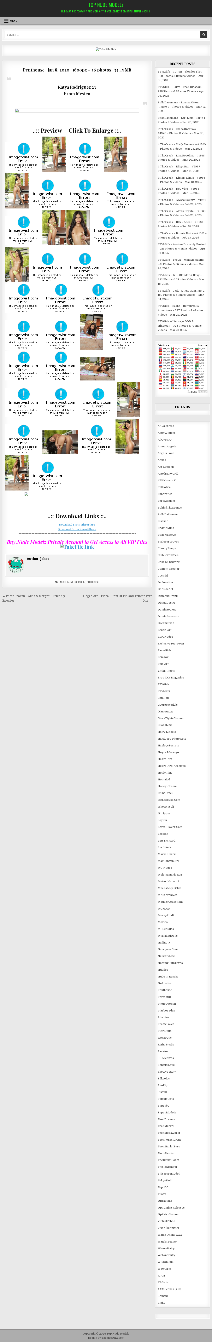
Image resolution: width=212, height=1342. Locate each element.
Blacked (163, 521)
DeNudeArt (165, 589)
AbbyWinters (167, 432)
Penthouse (93, 582)
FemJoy (163, 657)
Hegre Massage (168, 752)
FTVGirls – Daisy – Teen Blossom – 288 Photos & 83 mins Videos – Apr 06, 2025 (181, 91)
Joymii (162, 820)
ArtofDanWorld (168, 473)
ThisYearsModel (168, 1173)
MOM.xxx (164, 908)
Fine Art (163, 663)
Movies (163, 922)
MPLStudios (166, 928)
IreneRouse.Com (169, 799)
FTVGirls (164, 684)
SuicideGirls (166, 1098)
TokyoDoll (164, 1180)
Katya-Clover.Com (170, 826)
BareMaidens (167, 500)
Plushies (163, 1017)
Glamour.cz (165, 711)
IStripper (164, 813)
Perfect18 (164, 996)
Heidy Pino (165, 772)
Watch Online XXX (170, 1234)
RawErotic (165, 1037)
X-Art (161, 1275)
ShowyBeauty (167, 1071)
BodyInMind (166, 527)
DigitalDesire (167, 602)
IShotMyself (166, 806)
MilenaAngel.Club (169, 888)
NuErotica (164, 983)
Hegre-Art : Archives (172, 765)
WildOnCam (165, 1261)
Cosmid (163, 575)
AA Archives (166, 426)
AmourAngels (167, 446)
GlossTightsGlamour (171, 718)
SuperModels (167, 1112)
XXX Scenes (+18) (169, 1289)
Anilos (162, 459)
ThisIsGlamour (167, 1166)
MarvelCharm (167, 854)
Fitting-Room (166, 670)
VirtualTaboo (166, 1221)
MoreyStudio (166, 915)
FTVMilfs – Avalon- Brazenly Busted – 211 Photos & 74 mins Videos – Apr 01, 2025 (182, 248)
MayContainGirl (168, 860)
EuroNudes (165, 636)
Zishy (161, 1302)
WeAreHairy (166, 1248)
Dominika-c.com (168, 616)
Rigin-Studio (166, 1044)
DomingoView (167, 609)
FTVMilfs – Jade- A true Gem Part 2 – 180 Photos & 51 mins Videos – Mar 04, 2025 (182, 295)
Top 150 (163, 1187)
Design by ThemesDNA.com (106, 1337)
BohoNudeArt (167, 534)
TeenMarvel (166, 1126)
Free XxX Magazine (171, 677)
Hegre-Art (165, 759)
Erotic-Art (164, 629)
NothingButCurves (170, 962)
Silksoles (164, 1078)
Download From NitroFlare (77, 524)
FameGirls (164, 650)
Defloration (165, 582)
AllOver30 (165, 439)
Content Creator (168, 568)
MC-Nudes (165, 867)
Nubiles (163, 969)
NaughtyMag (166, 956)
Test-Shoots (166, 1153)
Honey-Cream (167, 786)
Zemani (163, 1295)
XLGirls (163, 1282)
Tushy (162, 1193)
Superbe (163, 1105)
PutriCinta (164, 1030)
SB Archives (166, 1058)
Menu (13, 20)
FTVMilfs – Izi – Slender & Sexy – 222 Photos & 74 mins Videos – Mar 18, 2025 (181, 279)
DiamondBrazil (168, 595)
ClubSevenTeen (168, 555)
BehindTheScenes (170, 507)
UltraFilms (165, 1200)
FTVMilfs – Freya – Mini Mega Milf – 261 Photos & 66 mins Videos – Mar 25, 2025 (182, 264)
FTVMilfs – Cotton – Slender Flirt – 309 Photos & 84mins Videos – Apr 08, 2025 (181, 76)
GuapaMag (165, 725)
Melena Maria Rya (170, 874)
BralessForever (168, 541)
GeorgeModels (168, 704)
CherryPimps (167, 548)
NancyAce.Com (168, 949)
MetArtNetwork (168, 881)
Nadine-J (164, 942)
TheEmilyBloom (168, 1160)
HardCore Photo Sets (172, 738)
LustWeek (164, 847)
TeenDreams (166, 1119)
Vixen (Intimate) (168, 1227)
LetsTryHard (166, 840)
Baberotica (165, 493)
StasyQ (162, 1092)
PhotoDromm (167, 1003)
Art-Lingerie (166, 466)
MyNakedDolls (168, 935)
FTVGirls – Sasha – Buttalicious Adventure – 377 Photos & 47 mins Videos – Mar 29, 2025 (180, 310)
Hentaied (164, 779)
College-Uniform (169, 561)
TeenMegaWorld (169, 1132)
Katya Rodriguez (76, 582)
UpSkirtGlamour (169, 1214)
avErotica (164, 487)
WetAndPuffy (166, 1255)
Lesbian (163, 833)
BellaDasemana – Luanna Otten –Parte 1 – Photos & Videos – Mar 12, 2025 (182, 107)
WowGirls (164, 1268)
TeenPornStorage (170, 1139)
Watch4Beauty (167, 1241)
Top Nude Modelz (106, 4)
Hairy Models (167, 731)
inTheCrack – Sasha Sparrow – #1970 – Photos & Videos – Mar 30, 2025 (181, 133)
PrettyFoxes (166, 1024)
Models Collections (170, 901)
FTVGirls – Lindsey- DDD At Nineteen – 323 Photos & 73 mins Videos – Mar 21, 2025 (180, 326)
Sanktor (163, 1051)
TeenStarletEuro (169, 1146)
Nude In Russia (168, 976)
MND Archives (167, 894)
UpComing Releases (171, 1207)
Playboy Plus (166, 1010)
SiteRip (162, 1085)
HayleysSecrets (168, 745)
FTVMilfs (164, 691)
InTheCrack (165, 793)
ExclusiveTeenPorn (171, 643)
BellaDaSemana (168, 514)
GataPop (163, 697)
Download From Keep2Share (77, 529)
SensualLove (166, 1064)
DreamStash (166, 623)
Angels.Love (166, 453)
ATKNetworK (167, 480)
